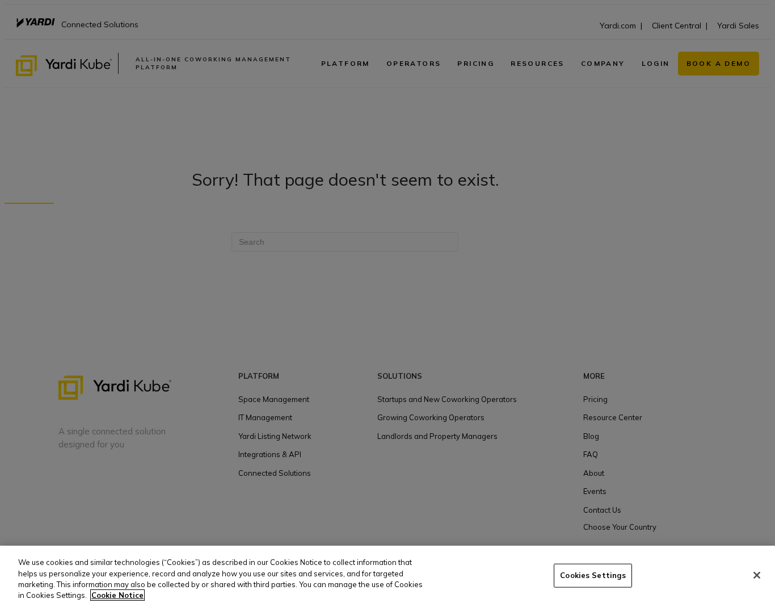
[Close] (756, 575)
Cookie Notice (117, 595)
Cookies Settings (593, 575)
